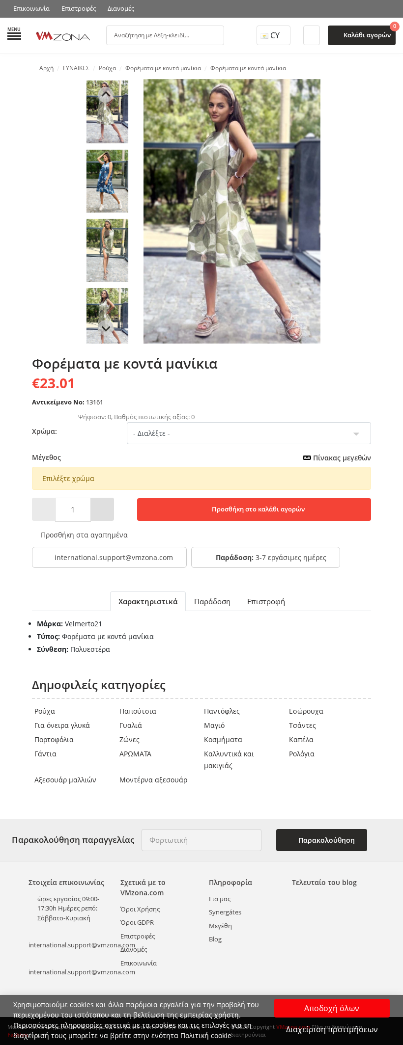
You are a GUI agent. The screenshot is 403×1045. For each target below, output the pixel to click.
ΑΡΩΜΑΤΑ (135, 753)
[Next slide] (106, 328)
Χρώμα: (44, 431)
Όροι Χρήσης (140, 909)
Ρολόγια (302, 753)
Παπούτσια (137, 711)
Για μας (219, 898)
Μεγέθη (220, 925)
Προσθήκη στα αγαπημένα (83, 534)
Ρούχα (44, 711)
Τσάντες (302, 725)
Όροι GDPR (137, 922)
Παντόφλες (222, 711)
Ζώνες (129, 739)
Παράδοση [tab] (212, 601)
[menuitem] (107, 112)
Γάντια (45, 753)
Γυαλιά (130, 725)
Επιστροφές (78, 8)
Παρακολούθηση (325, 840)
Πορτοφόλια (54, 739)
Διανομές (121, 8)
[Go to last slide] (106, 95)
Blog (215, 939)
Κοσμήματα (223, 739)
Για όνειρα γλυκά (62, 725)
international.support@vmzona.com (114, 557)
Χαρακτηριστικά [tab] (147, 601)
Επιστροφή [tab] (266, 601)
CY (275, 35)
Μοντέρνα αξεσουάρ (153, 779)
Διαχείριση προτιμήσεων (332, 1029)
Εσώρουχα (306, 711)
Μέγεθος (201, 457)
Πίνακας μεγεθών (341, 457)
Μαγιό (214, 725)
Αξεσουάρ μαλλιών (65, 779)
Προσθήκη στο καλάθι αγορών (257, 509)
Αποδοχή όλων (331, 1008)
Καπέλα (301, 739)
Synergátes (225, 912)
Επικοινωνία (31, 8)
